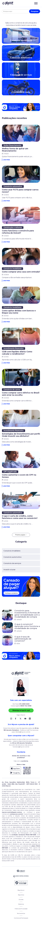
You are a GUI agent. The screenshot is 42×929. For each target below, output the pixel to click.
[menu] (36, 3)
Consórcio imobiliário (12, 551)
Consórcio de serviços (12, 563)
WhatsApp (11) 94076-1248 (21, 710)
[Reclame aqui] (21, 883)
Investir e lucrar (9, 570)
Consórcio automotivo (12, 557)
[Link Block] (11, 718)
